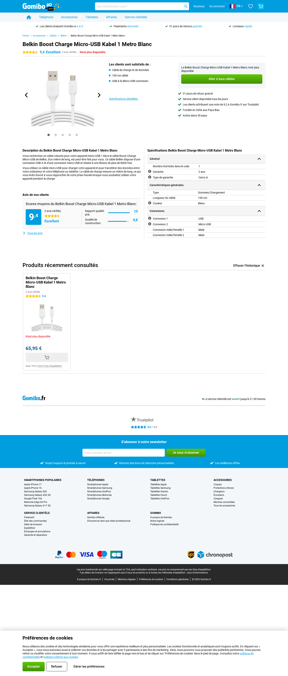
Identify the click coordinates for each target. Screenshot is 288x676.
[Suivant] (99, 95)
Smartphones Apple (97, 484)
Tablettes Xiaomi (159, 491)
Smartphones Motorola (99, 495)
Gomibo (155, 512)
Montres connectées (224, 502)
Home (26, 35)
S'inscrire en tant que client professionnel (108, 521)
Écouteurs (219, 495)
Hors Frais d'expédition (50, 366)
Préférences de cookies (151, 579)
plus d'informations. (197, 572)
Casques (218, 498)
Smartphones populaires (43, 480)
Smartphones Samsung (99, 488)
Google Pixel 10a (33, 498)
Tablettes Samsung (160, 488)
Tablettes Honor (158, 495)
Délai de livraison (33, 524)
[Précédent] (26, 95)
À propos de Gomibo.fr (89, 579)
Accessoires (69, 17)
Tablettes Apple (158, 484)
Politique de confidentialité (164, 524)
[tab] (48, 135)
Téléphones (96, 480)
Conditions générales (177, 579)
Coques (218, 484)
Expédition (29, 528)
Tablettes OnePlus (159, 498)
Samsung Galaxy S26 (35, 491)
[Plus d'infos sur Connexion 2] (149, 223)
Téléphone (46, 17)
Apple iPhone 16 (33, 488)
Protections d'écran (224, 488)
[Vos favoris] (250, 6)
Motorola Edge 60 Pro (35, 502)
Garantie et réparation (35, 535)
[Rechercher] (186, 6)
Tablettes (91, 17)
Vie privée (109, 579)
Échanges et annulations (37, 531)
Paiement (29, 517)
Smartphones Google (98, 498)
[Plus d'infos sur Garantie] (149, 171)
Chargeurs (219, 491)
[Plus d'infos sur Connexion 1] (149, 218)
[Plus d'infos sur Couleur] (149, 202)
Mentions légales (127, 579)
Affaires (111, 17)
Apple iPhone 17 (33, 484)
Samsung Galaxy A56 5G (37, 495)
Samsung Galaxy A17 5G (37, 505)
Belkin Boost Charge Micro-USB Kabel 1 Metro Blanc (98, 35)
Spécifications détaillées (123, 98)
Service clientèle (136, 17)
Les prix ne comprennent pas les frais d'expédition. (184, 569)
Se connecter (217, 6)
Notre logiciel (157, 521)
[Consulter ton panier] (260, 6)
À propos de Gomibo (161, 517)
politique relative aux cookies (60, 657)
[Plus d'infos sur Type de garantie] (149, 177)
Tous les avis (35, 233)
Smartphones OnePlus (99, 491)
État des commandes (35, 521)
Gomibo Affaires (95, 517)
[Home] (29, 17)
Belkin (64, 35)
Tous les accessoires (224, 505)
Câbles (53, 35)
